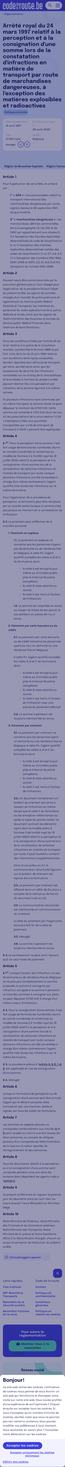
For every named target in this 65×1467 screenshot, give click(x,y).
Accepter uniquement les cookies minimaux (32, 1454)
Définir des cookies (15, 1461)
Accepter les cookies (22, 1445)
